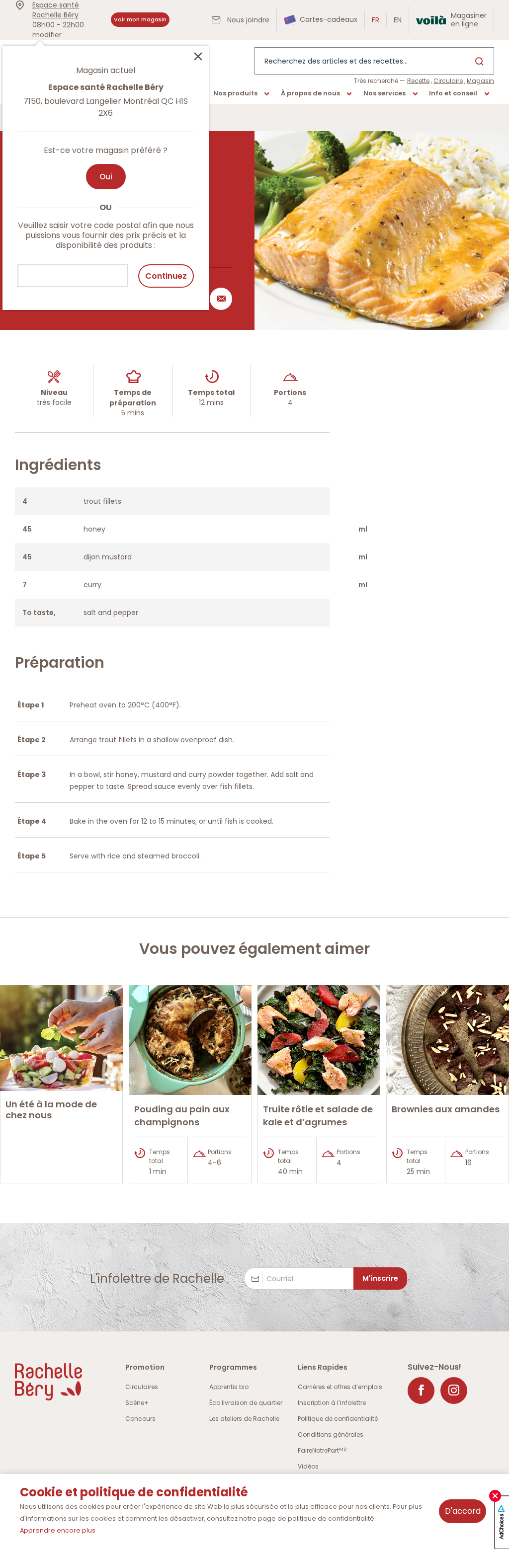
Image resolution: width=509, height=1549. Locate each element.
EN (398, 20)
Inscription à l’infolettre (332, 1402)
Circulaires (141, 1387)
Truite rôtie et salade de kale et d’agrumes (318, 1115)
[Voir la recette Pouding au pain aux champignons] (190, 1040)
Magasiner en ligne (469, 19)
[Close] (198, 56)
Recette (418, 81)
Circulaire (448, 81)
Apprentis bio (229, 1387)
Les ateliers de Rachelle (244, 1418)
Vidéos (308, 1466)
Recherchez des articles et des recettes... (336, 61)
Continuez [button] (166, 276)
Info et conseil (453, 93)
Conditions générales (330, 1434)
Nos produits (235, 93)
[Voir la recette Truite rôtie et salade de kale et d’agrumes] (318, 1040)
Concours (140, 1418)
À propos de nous (310, 93)
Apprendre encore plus (57, 1530)
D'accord (463, 1511)
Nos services (384, 93)
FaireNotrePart (322, 1450)
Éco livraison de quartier (245, 1402)
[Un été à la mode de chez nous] (61, 1038)
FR (375, 20)
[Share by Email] (219, 299)
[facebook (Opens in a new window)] (421, 1390)
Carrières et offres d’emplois (340, 1387)
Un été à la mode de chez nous (51, 1109)
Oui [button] (105, 176)
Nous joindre (247, 20)
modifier (47, 35)
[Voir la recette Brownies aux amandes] (447, 1040)
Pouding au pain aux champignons (182, 1115)
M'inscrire (380, 1278)
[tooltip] (105, 172)
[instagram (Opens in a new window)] (453, 1390)
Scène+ (137, 1402)
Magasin (480, 81)
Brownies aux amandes (446, 1109)
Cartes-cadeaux (327, 19)
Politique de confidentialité (338, 1418)
